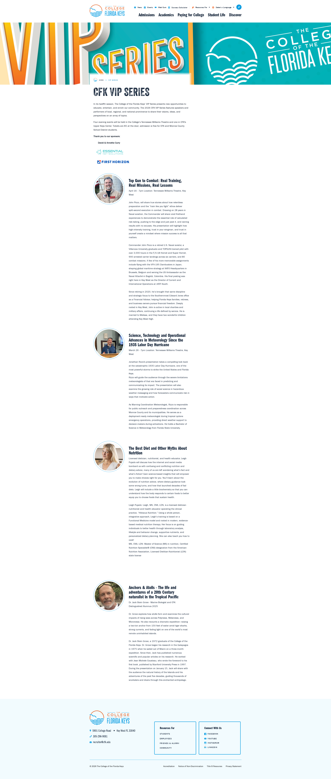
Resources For (201, 7)
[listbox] (201, 7)
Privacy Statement (233, 766)
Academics (166, 14)
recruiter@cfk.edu (101, 742)
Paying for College (191, 14)
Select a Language (223, 7)
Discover (235, 14)
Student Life (216, 14)
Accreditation (169, 766)
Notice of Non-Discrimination (190, 766)
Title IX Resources (214, 766)
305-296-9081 (100, 736)
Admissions (147, 14)
